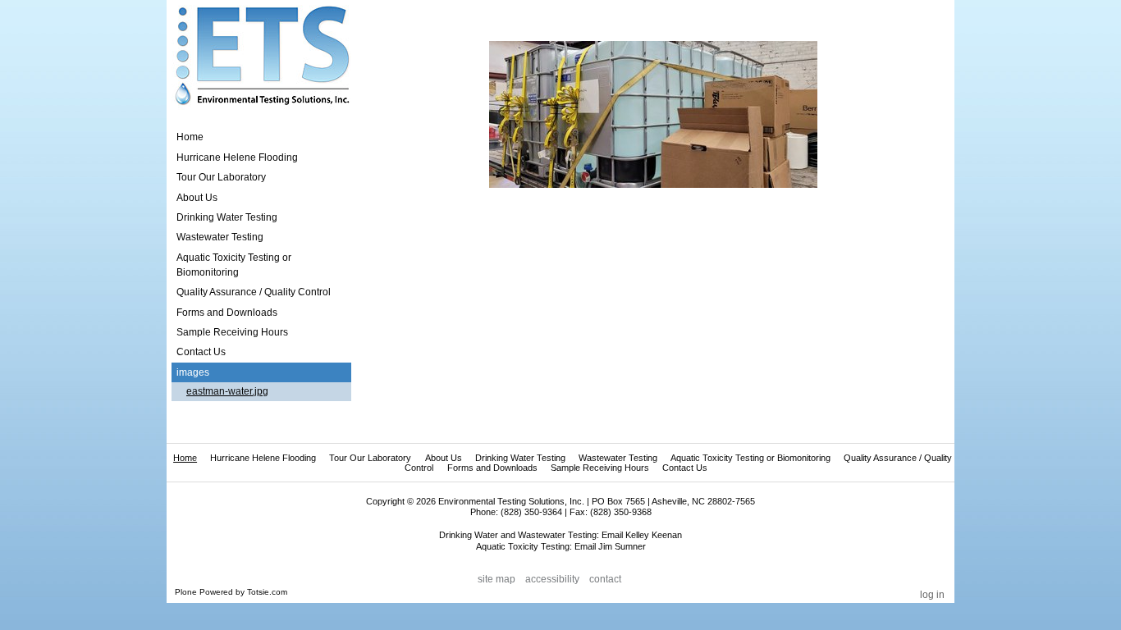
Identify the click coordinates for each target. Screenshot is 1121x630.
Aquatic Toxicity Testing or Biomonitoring (750, 458)
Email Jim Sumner (610, 546)
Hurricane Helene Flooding (263, 458)
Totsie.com (267, 591)
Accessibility (552, 579)
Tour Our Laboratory (370, 458)
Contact (605, 579)
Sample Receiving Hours (600, 467)
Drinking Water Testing (520, 458)
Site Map (496, 579)
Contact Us (684, 467)
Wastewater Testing (618, 458)
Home (190, 137)
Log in (932, 594)
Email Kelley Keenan (642, 535)
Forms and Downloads (492, 467)
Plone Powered (204, 591)
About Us (443, 458)
